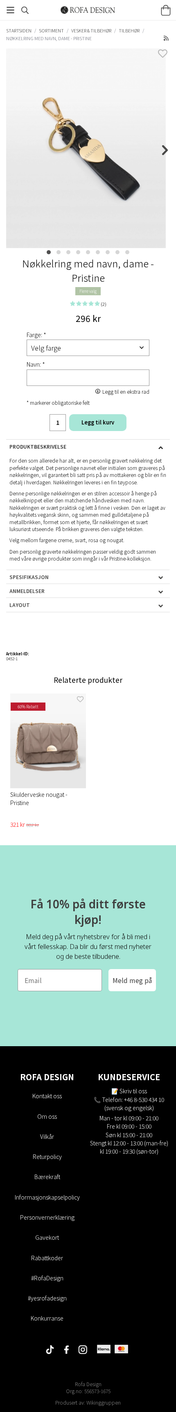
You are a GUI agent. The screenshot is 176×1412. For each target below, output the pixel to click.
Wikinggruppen (103, 1402)
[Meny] (10, 10)
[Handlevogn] (166, 10)
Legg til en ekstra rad (125, 391)
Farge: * (36, 335)
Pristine (117, 558)
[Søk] (25, 10)
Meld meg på (132, 980)
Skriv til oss (133, 1091)
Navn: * (36, 364)
